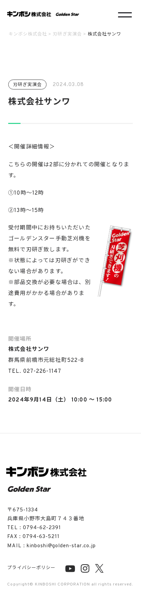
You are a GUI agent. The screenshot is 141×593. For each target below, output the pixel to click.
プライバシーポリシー (31, 568)
